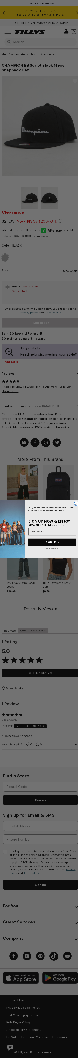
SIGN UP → (52, 542)
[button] (76, 488)
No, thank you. (51, 548)
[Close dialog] (76, 504)
